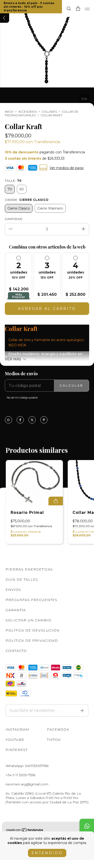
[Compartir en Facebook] (20, 420)
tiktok (54, 739)
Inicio (9, 111)
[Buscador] (69, 8)
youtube (15, 739)
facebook (58, 729)
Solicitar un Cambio (28, 620)
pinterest (16, 750)
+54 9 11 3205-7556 (20, 775)
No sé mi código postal (22, 397)
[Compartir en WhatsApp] (8, 420)
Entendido (47, 853)
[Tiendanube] (25, 831)
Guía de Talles (22, 579)
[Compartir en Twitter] (32, 420)
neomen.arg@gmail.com (27, 784)
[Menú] (87, 9)
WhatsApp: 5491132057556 (27, 766)
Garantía (16, 610)
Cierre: (27, 200)
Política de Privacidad (32, 640)
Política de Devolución (33, 630)
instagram (17, 729)
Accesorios (27, 111)
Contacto (16, 651)
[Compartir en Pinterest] (43, 420)
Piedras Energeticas (29, 569)
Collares (49, 111)
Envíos (13, 589)
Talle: (13, 180)
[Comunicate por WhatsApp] (87, 826)
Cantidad (14, 219)
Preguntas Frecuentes (31, 600)
